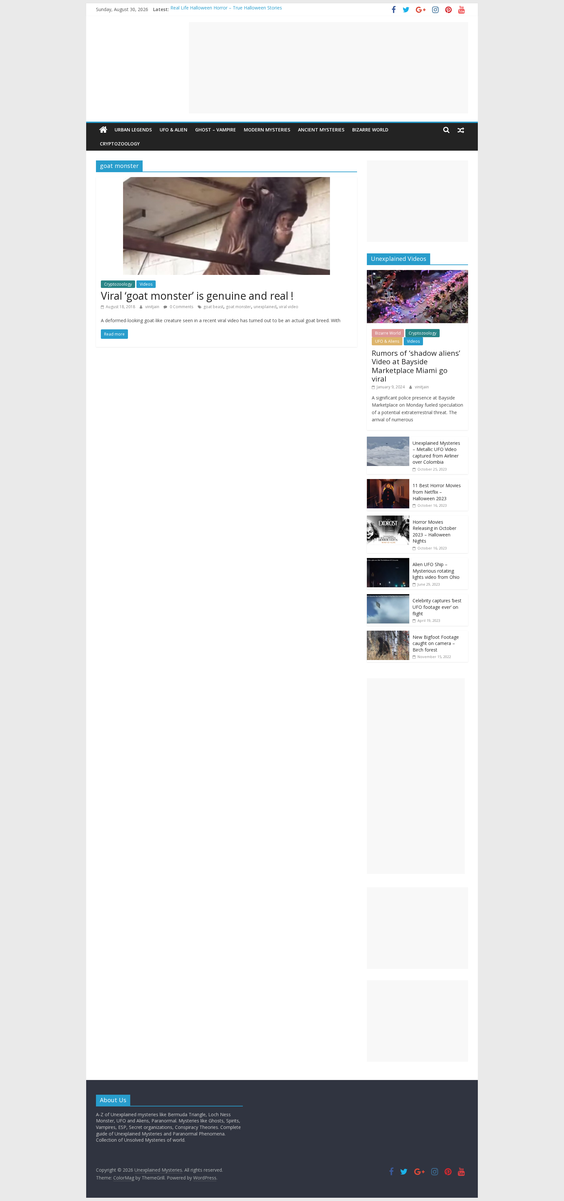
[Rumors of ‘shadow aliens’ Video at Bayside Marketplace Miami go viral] (417, 273)
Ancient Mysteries (321, 130)
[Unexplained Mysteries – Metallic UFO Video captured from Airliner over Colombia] (388, 440)
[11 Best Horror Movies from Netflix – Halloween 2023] (388, 482)
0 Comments (181, 306)
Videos (146, 284)
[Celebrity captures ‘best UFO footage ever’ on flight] (388, 597)
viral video (288, 306)
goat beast (213, 306)
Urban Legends (133, 130)
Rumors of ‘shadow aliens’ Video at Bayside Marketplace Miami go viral (416, 365)
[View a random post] (461, 130)
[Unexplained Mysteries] (103, 130)
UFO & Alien (173, 130)
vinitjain (152, 306)
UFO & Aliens (387, 341)
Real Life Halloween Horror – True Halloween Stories (226, 9)
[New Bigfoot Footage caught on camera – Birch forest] (388, 634)
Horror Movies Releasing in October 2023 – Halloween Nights (434, 531)
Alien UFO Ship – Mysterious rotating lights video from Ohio (436, 570)
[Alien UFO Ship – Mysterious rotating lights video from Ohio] (388, 561)
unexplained (265, 306)
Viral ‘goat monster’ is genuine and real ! (197, 296)
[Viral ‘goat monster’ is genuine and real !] (226, 181)
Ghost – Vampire (215, 130)
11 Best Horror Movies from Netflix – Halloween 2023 (437, 491)
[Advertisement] (328, 67)
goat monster (238, 306)
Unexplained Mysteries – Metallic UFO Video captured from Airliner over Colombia (436, 452)
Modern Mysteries (267, 130)
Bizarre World (370, 130)
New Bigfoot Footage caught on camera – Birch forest (436, 643)
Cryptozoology (120, 144)
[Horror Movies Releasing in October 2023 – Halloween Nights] (388, 519)
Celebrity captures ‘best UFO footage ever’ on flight (437, 606)
